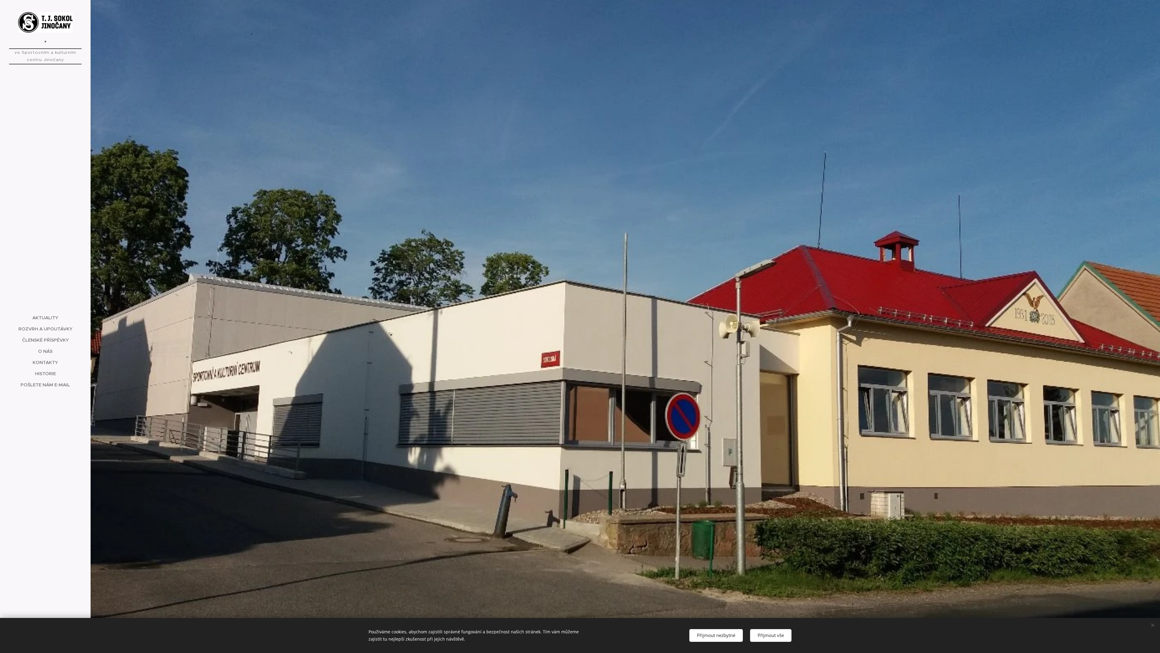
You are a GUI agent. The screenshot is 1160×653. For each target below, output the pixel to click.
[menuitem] (45, 317)
